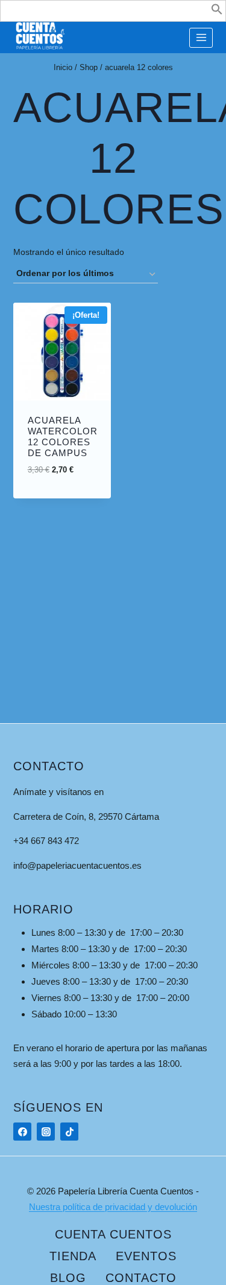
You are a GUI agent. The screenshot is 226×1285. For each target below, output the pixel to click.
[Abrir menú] (201, 38)
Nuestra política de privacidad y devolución (113, 1207)
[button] (217, 12)
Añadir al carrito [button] (74, 466)
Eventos (146, 1256)
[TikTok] (69, 1131)
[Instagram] (46, 1131)
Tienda (72, 1256)
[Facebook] (22, 1131)
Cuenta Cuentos (113, 1234)
